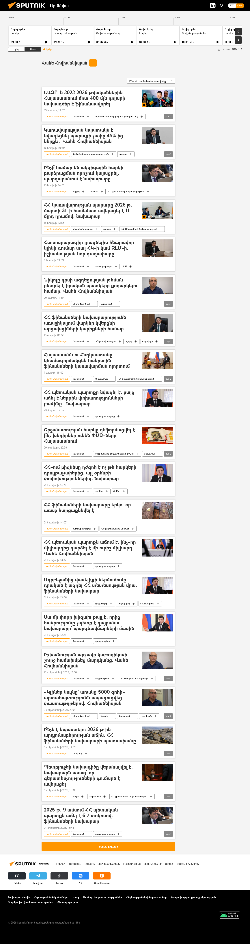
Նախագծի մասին (19, 897)
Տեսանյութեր (153, 864)
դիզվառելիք (101, 603)
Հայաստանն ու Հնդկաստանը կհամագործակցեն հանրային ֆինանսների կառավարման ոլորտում (87, 360)
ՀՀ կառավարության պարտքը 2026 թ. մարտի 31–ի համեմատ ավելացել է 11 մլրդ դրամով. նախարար (88, 210)
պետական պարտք (83, 228)
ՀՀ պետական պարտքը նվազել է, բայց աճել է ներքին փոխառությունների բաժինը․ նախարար (89, 398)
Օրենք (116, 491)
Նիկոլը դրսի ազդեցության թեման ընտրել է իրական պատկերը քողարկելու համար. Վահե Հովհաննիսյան (90, 285)
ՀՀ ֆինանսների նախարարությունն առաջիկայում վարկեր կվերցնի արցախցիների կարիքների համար (85, 323)
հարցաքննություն (82, 528)
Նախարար (149, 453)
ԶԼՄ (124, 266)
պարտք (123, 154)
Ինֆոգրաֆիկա (132, 864)
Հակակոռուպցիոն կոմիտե (115, 528)
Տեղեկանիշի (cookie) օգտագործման (30, 902)
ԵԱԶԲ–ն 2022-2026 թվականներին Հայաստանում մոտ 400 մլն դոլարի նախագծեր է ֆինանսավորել (84, 98)
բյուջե (76, 796)
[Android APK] (229, 915)
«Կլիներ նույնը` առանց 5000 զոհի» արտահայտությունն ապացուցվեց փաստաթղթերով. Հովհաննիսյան (84, 697)
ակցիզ (76, 191)
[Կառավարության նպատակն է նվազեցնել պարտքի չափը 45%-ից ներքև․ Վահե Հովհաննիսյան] (157, 135)
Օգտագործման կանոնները (51, 897)
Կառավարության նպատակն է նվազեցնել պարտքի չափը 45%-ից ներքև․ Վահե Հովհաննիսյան (83, 135)
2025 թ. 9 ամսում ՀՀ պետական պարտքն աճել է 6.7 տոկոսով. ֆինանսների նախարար (81, 815)
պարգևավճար (102, 641)
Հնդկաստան (101, 378)
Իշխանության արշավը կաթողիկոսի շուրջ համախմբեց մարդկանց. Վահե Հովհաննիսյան (86, 660)
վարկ (129, 341)
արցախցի (147, 341)
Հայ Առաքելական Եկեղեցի (134, 678)
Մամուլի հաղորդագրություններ (102, 897)
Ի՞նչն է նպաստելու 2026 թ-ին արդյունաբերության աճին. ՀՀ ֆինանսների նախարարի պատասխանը (90, 735)
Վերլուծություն (109, 864)
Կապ (76, 897)
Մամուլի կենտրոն (188, 864)
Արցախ (104, 716)
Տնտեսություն (147, 603)
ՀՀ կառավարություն (105, 341)
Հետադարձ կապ (68, 902)
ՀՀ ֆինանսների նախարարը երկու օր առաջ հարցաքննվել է (87, 507)
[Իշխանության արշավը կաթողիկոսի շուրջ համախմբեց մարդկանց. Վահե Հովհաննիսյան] (157, 660)
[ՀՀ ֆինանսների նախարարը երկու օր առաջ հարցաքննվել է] (157, 510)
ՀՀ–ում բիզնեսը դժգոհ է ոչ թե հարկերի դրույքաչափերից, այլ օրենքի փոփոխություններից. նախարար (90, 473)
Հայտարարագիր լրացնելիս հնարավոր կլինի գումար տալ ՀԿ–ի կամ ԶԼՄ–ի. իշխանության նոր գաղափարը (89, 248)
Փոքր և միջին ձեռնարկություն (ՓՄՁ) (114, 453)
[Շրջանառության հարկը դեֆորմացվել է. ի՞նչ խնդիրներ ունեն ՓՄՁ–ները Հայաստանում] (157, 435)
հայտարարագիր (103, 266)
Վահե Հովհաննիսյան (64, 63)
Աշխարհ (90, 864)
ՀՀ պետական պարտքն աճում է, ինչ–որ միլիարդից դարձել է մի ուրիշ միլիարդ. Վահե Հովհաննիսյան (90, 548)
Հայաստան (79, 116)
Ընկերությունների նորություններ (146, 897)
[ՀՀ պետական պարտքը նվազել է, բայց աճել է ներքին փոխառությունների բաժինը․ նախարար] (157, 398)
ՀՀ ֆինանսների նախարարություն (91, 154)
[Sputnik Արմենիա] (28, 10)
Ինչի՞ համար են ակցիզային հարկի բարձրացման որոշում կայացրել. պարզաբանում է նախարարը (83, 173)
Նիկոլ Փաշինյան (81, 303)
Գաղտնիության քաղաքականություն (193, 897)
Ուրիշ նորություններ (108, 33)
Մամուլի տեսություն (65, 33)
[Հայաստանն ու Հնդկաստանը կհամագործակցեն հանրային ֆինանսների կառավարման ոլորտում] (157, 360)
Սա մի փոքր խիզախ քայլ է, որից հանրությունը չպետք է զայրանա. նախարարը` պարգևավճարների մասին (89, 622)
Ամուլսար (77, 753)
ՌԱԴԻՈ (169, 864)
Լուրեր (15, 33)
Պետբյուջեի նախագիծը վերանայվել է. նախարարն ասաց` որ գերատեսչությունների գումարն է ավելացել (88, 775)
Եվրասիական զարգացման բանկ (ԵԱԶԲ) (116, 116)
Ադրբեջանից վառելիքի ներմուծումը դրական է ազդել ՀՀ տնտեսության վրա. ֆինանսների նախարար (90, 585)
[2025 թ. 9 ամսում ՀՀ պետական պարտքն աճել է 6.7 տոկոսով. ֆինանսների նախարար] (157, 815)
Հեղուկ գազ (124, 603)
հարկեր (94, 191)
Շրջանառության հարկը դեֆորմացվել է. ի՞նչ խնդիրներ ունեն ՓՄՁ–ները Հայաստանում (90, 435)
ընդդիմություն (102, 678)
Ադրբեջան (146, 716)
